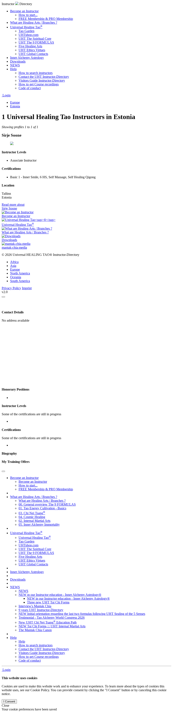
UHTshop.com (28, 35)
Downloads (18, 61)
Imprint (27, 288)
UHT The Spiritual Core (35, 38)
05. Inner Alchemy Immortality (39, 524)
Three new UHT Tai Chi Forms (48, 602)
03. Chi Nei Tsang (32, 513)
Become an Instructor (24, 11)
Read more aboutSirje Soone (13, 206)
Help (13, 69)
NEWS (15, 65)
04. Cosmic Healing (32, 517)
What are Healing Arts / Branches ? (33, 22)
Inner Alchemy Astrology (27, 57)
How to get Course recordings (39, 84)
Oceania (15, 277)
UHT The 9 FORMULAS (36, 42)
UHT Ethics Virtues (32, 50)
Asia (13, 265)
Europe (15, 269)
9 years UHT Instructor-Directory (41, 610)
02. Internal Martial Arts (34, 520)
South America (20, 281)
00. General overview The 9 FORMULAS (47, 504)
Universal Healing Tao (26, 27)
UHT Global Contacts (33, 54)
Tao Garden (26, 31)
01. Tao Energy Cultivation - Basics (42, 508)
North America (20, 273)
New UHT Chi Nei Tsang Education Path (48, 622)
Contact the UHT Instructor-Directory (44, 76)
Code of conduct (30, 88)
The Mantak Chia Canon (35, 630)
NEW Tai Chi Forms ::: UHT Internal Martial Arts (52, 626)
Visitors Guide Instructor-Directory (42, 80)
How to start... (28, 15)
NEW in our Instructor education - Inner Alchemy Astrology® (60, 594)
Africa (14, 262)
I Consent (9, 701)
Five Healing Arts (30, 46)
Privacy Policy (11, 288)
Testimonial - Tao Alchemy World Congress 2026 (52, 617)
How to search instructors (36, 73)
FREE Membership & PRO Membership (46, 19)
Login (6, 95)
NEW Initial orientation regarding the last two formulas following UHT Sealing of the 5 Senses (82, 614)
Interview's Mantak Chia (35, 606)
